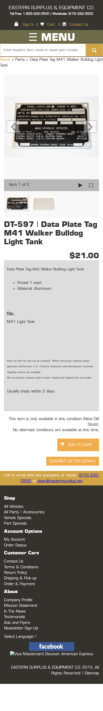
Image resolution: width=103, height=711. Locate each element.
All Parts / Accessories (24, 512)
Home (6, 60)
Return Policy (15, 573)
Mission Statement (20, 606)
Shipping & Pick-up (20, 578)
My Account (14, 539)
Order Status (15, 545)
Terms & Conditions (21, 567)
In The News (15, 611)
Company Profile (18, 600)
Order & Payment (19, 584)
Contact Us (78, 25)
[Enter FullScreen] (91, 185)
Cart (51, 25)
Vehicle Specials (17, 518)
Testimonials (14, 617)
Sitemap (92, 673)
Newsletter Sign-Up (21, 628)
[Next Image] (90, 126)
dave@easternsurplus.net (60, 481)
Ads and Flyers (17, 623)
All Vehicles (14, 507)
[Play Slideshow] (80, 185)
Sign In (28, 25)
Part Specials (15, 523)
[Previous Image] (13, 126)
